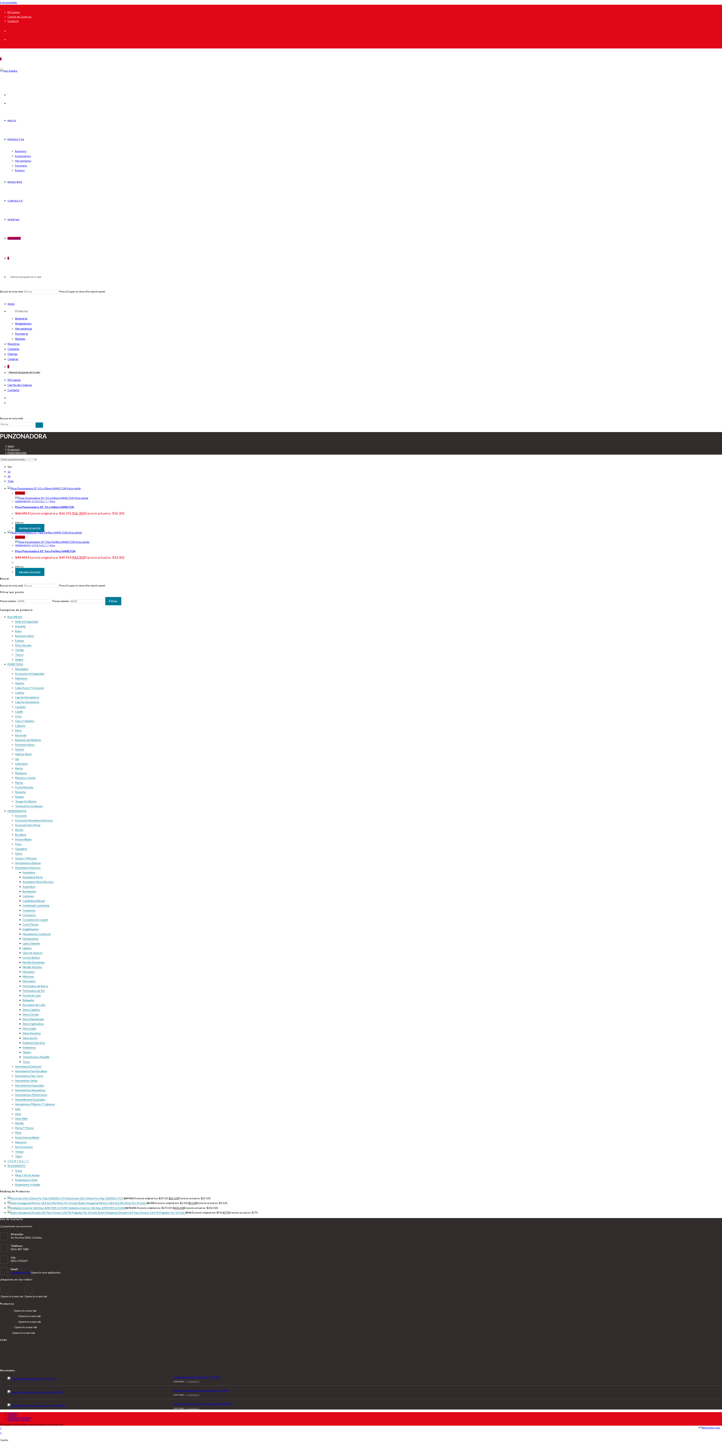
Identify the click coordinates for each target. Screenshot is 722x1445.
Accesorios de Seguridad (29, 673)
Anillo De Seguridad (26, 621)
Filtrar (113, 601)
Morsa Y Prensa (24, 1127)
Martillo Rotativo (32, 967)
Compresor (29, 910)
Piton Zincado (23, 645)
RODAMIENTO (17, 1165)
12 (9, 471)
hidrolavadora (30, 938)
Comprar (13, 359)
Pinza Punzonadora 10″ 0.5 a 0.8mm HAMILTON (44, 507)
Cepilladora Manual (34, 900)
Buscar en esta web (12, 291)
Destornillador (23, 839)
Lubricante (21, 763)
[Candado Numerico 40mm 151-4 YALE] (76, 1379)
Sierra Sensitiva (32, 1033)
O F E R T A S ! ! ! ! (40, 501)
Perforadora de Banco (35, 986)
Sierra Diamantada (33, 1019)
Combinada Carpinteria (36, 905)
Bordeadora (29, 891)
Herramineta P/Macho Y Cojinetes (35, 1104)
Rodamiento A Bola (26, 1179)
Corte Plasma (30, 924)
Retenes (20, 338)
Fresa (18, 844)
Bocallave (20, 834)
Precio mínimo (8, 601)
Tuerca (19, 654)
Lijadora (27, 948)
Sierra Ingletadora (33, 1023)
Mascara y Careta (25, 777)
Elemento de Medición (28, 739)
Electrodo (21, 735)
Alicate (19, 829)
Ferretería (21, 333)
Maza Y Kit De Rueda (27, 1175)
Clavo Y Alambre (24, 720)
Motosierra (29, 981)
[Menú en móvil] (0, 297)
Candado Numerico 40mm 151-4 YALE (196, 1377)
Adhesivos (21, 678)
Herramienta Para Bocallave (31, 1071)
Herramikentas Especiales (30, 1099)
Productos (21, 311)
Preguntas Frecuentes (15, 1363)
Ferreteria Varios (25, 744)
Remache (20, 792)
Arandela (20, 626)
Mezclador (29, 971)
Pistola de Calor (32, 995)
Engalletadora (31, 929)
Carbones (28, 896)
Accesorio (21, 815)
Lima (17, 1108)
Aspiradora (29, 886)
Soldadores (29, 1047)
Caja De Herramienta (27, 702)
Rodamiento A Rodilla (27, 1184)
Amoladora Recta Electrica (38, 881)
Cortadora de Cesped (35, 919)
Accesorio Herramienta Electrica (34, 820)
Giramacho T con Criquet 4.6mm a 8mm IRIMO (202, 1403)
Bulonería (21, 318)
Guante (19, 749)
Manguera (21, 773)
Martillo (19, 1123)
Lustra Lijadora (31, 957)
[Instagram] (29, 1289)
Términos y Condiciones (16, 1357)
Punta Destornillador (27, 1137)
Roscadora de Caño (34, 1004)
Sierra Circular (31, 1014)
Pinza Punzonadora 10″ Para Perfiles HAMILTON (45, 551)
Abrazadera (21, 668)
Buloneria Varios (24, 635)
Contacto (13, 21)
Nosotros (14, 343)
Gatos (18, 853)
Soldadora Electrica (34, 1042)
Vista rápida (73, 488)
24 (9, 476)
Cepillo (19, 711)
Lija (17, 758)
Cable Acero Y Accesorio (29, 687)
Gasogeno (21, 848)
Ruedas (19, 796)
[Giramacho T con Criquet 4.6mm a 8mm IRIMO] (76, 1405)
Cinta (18, 716)
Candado (20, 706)
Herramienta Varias (26, 1080)
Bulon (18, 631)
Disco (18, 730)
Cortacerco (29, 915)
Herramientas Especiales (29, 1085)
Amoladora (29, 872)
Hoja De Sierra (23, 754)
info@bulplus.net (21, 1272)
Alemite (19, 683)
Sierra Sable (29, 1028)
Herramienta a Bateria (28, 863)
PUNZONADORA (17, 452)
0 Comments (193, 1381)
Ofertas (12, 354)
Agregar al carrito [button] (30, 528)
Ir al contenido (8, 2)
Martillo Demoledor (34, 962)
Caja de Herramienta (27, 697)
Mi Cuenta (14, 12)
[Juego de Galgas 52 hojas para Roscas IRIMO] (76, 1392)
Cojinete (20, 725)
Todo (11, 481)
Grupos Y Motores (26, 858)
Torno (26, 1061)
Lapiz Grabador (31, 943)
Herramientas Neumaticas (30, 1090)
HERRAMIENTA (22, 501)
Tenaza (19, 1151)
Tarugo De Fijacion (25, 801)
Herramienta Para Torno (29, 1075)
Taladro (27, 1052)
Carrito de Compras (20, 16)
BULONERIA (15, 616)
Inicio (11, 303)
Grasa (18, 1170)
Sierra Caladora (31, 1009)
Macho (19, 768)
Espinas (19, 640)
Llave (18, 1113)
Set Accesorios (24, 1146)
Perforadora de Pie (34, 990)
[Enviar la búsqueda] (39, 425)
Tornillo (19, 649)
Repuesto (21, 1142)
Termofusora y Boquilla (36, 1056)
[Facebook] (5, 1289)
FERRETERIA (15, 664)
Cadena (19, 692)
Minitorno (28, 976)
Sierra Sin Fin (30, 1038)
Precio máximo (60, 601)
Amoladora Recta (33, 877)
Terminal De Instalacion (29, 806)
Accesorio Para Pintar (27, 825)
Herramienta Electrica (27, 867)
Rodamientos (23, 323)
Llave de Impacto (32, 952)
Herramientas (23, 328)
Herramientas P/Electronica (31, 1094)
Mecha (19, 782)
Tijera (18, 1156)
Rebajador (28, 1000)
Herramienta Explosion (28, 1066)
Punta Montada (24, 787)
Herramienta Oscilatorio (37, 934)
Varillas (19, 659)
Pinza (52, 501)
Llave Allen (21, 1118)
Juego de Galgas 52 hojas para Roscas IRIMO (201, 1390)
